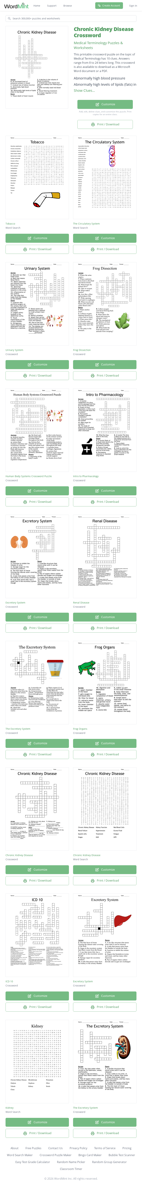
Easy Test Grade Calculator (32, 1162)
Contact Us (55, 1148)
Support (51, 5)
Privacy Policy (78, 1148)
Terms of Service (105, 1148)
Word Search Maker (20, 1155)
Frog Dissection (82, 350)
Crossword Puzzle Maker (56, 1155)
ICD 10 (9, 981)
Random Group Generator (109, 1162)
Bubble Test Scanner (122, 1155)
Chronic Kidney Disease (19, 855)
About (15, 1148)
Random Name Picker (71, 1162)
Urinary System (14, 350)
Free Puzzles (33, 1148)
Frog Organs (80, 728)
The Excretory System (18, 728)
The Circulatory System (86, 223)
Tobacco (10, 223)
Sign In (133, 5)
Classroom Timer (71, 1169)
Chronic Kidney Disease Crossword (104, 32)
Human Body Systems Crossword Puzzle (29, 476)
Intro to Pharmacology (86, 476)
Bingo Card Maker (90, 1155)
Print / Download (107, 124)
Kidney (10, 1107)
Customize (108, 104)
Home (36, 5)
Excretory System (15, 602)
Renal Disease (81, 602)
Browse (67, 5)
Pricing (126, 1148)
